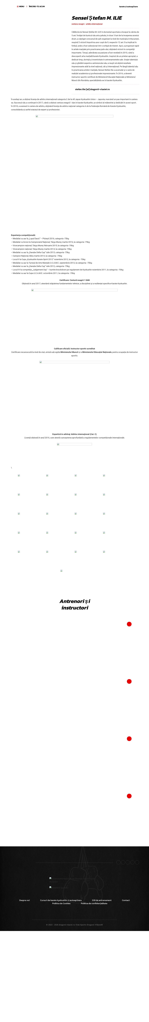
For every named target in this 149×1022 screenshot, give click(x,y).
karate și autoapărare (128, 6)
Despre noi (24, 900)
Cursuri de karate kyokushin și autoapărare (61, 900)
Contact (126, 900)
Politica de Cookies (61, 903)
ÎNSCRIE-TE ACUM (37, 6)
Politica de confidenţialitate (94, 903)
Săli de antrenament (102, 900)
